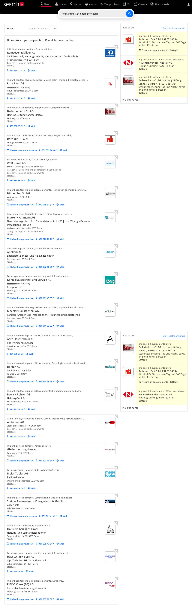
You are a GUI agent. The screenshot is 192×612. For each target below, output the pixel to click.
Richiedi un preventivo (22, 204)
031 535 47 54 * (46, 543)
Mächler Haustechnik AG (23, 311)
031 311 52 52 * (46, 325)
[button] (42, 28)
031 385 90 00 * (46, 599)
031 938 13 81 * (17, 126)
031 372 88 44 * (49, 150)
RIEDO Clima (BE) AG (20, 584)
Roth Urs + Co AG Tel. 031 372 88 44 (158, 39)
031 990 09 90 (16, 571)
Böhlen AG (14, 366)
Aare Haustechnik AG (20, 339)
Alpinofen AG (15, 422)
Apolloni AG (14, 252)
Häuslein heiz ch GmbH (23, 529)
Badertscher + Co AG (20, 111)
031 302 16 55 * (46, 266)
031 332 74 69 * (17, 409)
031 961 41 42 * (49, 516)
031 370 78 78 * (46, 239)
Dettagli (174, 50)
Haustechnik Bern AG (20, 556)
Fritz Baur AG (15, 83)
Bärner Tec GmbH (18, 193)
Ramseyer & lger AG (21, 52)
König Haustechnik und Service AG (29, 279)
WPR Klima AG (16, 163)
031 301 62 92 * (17, 98)
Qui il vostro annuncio (174, 28)
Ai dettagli (11, 65)
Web (33, 70)
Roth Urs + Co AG (18, 139)
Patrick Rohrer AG (18, 394)
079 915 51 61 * (46, 204)
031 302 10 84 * (46, 460)
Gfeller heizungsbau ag (21, 449)
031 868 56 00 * (17, 488)
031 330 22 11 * (17, 70)
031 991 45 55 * (46, 298)
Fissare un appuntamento (23, 150)
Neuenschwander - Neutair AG (155, 62)
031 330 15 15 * (46, 381)
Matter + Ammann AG (21, 217)
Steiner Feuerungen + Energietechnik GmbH (35, 501)
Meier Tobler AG (17, 473)
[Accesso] (188, 4)
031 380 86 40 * (17, 180)
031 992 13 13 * (17, 436)
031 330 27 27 (16, 353)
